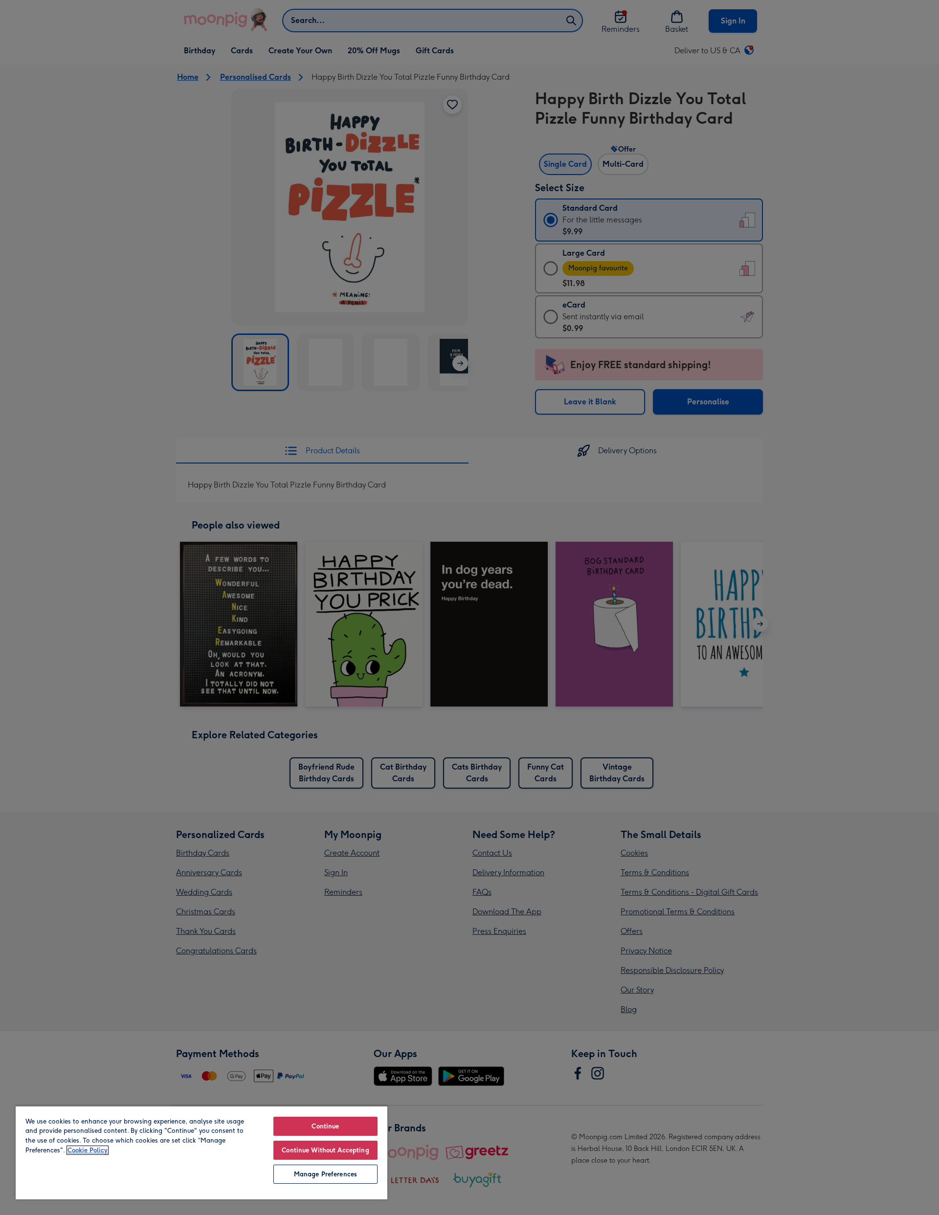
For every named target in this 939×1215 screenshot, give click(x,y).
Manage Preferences (325, 1174)
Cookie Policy (87, 1150)
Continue (325, 1126)
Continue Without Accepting (325, 1150)
